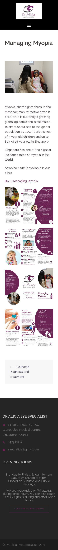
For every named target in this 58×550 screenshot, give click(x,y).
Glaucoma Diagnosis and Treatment (19, 371)
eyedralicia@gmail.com (23, 449)
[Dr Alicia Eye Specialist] (29, 11)
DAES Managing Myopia (21, 181)
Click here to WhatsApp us (29, 509)
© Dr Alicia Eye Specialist (19, 544)
